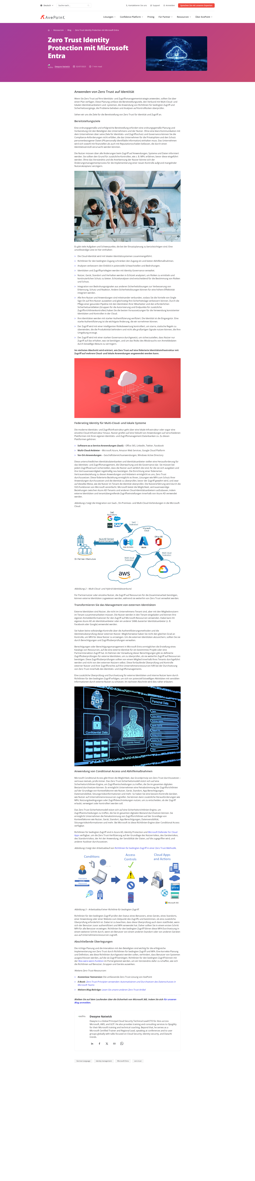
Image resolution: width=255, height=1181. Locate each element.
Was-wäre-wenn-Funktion (91, 961)
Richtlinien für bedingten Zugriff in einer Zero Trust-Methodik (145, 848)
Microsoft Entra (123, 1061)
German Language (83, 1061)
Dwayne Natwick (62, 66)
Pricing (150, 16)
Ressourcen (58, 30)
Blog (69, 30)
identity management (104, 1061)
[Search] (88, 5)
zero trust (137, 1061)
